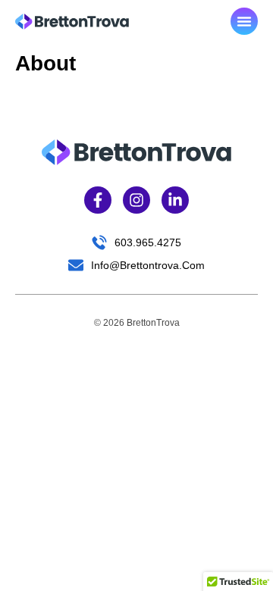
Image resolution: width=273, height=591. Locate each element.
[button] (244, 21)
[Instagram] (136, 200)
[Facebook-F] (97, 200)
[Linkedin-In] (175, 200)
